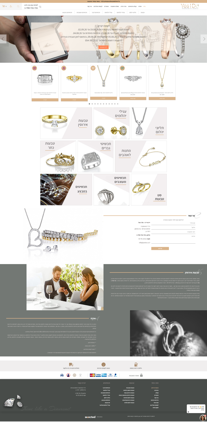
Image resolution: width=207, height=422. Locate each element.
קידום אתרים (99, 417)
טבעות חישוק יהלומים (128, 390)
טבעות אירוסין (154, 388)
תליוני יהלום (132, 12)
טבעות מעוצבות (130, 388)
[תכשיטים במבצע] (66, 189)
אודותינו (156, 390)
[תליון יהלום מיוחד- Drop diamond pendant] (133, 78)
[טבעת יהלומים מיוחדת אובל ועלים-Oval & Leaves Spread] (45, 78)
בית (144, 6)
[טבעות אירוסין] (190, 6)
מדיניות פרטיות (154, 400)
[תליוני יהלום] (149, 123)
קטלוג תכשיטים (132, 6)
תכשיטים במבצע (67, 12)
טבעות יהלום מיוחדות (129, 398)
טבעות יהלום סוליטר (129, 403)
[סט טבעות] (149, 189)
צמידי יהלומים (121, 12)
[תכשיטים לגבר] (95, 156)
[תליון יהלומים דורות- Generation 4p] (74, 78)
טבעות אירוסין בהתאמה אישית (126, 395)
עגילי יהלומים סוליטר (105, 405)
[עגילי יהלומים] (111, 123)
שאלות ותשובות (115, 6)
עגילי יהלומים (108, 12)
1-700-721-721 (31, 7)
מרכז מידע (123, 6)
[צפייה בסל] (3, 6)
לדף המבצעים (103, 47)
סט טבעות (107, 403)
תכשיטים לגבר (96, 12)
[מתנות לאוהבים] (141, 156)
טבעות (143, 12)
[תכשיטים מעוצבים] (111, 189)
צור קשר (89, 6)
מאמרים (106, 6)
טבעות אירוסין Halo (129, 393)
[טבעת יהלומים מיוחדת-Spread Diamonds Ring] (104, 78)
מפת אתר (156, 403)
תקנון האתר (155, 407)
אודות (140, 6)
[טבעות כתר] (58, 156)
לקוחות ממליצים (98, 6)
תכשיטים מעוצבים (82, 12)
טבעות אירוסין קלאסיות (128, 400)
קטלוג (156, 393)
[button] (203, 418)
